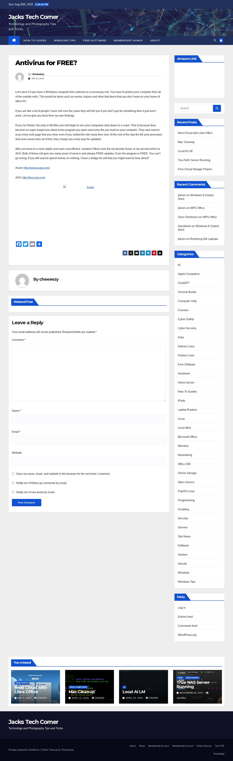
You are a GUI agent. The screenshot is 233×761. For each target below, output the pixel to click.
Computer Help (187, 301)
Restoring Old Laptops (204, 238)
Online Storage (187, 473)
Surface (182, 554)
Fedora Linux (186, 355)
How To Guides (35, 40)
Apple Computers (189, 273)
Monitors (183, 445)
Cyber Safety (186, 319)
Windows (183, 572)
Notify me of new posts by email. (35, 492)
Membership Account (158, 746)
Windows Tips (65, 40)
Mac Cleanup (186, 142)
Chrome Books (187, 292)
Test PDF (219, 746)
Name (16, 410)
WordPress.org (187, 634)
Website (17, 452)
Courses (183, 310)
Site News (184, 536)
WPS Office (197, 208)
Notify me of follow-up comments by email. (41, 483)
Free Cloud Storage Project (195, 169)
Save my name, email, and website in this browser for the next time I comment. (63, 473)
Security (183, 518)
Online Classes (204, 746)
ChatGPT (184, 283)
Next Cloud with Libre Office (195, 133)
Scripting (183, 509)
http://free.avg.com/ (33, 177)
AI (179, 264)
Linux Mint (184, 427)
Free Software (94, 40)
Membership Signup (128, 40)
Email (16, 431)
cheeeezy (38, 74)
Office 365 (184, 464)
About (155, 40)
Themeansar (67, 750)
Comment (18, 339)
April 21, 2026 (81, 698)
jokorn (42, 698)
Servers (182, 527)
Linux (181, 418)
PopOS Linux (186, 491)
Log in (182, 607)
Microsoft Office (187, 436)
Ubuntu (182, 563)
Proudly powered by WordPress (24, 750)
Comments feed (188, 625)
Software (183, 545)
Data (181, 337)
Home (133, 746)
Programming (186, 500)
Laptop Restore (187, 409)
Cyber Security (187, 328)
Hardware (184, 373)
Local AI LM (185, 151)
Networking (185, 455)
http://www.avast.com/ (37, 167)
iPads (181, 400)
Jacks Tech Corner (33, 16)
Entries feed (185, 616)
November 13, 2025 (192, 693)
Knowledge (219, 753)
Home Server (186, 382)
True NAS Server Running (194, 160)
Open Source (186, 482)
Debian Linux (186, 346)
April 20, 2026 (134, 698)
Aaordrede (184, 226)
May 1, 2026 (25, 698)
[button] (215, 40)
